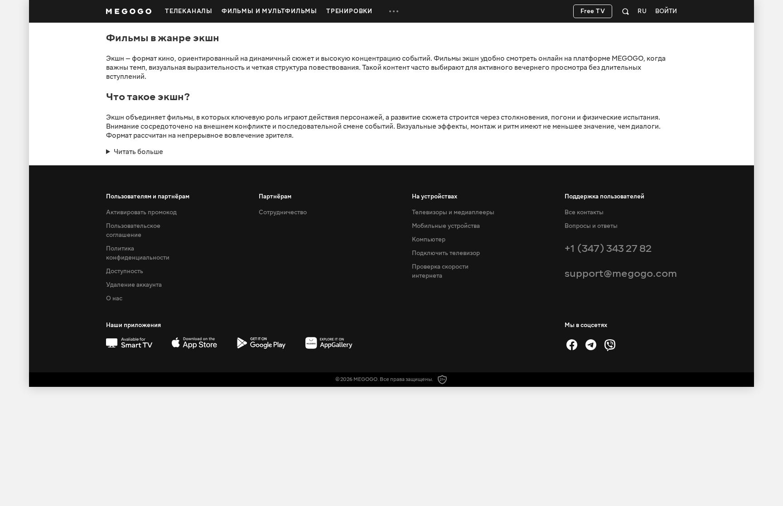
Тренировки (349, 11)
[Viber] (610, 344)
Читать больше (138, 151)
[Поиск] (625, 11)
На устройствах (434, 197)
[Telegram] (591, 344)
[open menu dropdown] (394, 11)
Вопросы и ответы (591, 226)
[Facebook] (572, 344)
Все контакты (584, 212)
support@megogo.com (621, 273)
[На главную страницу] (128, 11)
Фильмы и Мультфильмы (269, 11)
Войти (666, 11)
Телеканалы (189, 11)
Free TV (592, 11)
